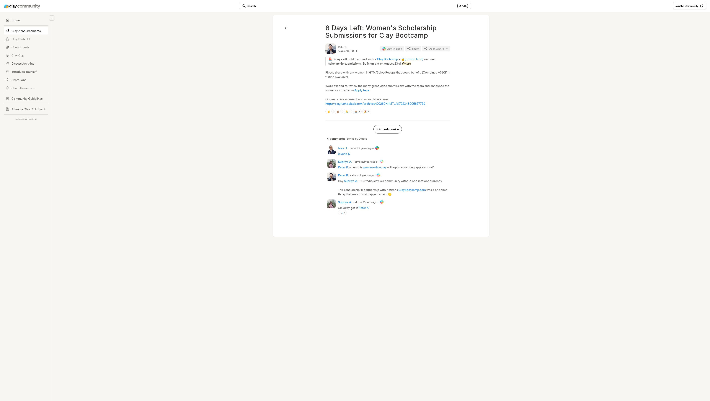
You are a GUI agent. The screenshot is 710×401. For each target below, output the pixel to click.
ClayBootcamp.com (412, 190)
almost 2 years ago (366, 161)
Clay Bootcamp (387, 59)
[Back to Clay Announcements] (286, 28)
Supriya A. (351, 181)
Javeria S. (344, 154)
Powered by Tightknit (26, 119)
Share (415, 48)
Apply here (361, 90)
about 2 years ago (362, 148)
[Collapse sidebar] (51, 18)
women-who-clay (374, 167)
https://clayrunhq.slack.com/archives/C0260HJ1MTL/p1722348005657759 (375, 103)
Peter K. (342, 46)
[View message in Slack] (377, 148)
